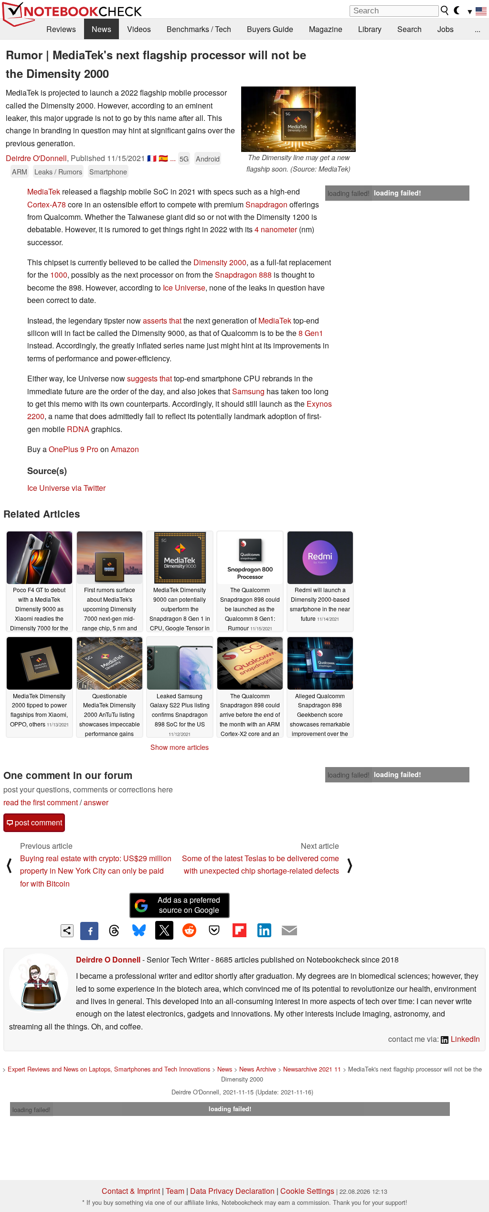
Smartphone (108, 171)
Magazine (325, 28)
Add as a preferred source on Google (189, 904)
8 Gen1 (310, 332)
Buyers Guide (270, 28)
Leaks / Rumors (58, 171)
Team (175, 1190)
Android (208, 158)
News (101, 28)
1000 (58, 274)
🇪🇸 (163, 157)
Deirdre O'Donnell (36, 157)
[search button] (445, 10)
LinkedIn (464, 1038)
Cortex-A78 (46, 204)
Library (370, 28)
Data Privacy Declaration (232, 1190)
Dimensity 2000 (219, 262)
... (477, 28)
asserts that (162, 320)
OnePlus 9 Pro (73, 449)
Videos (139, 28)
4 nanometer (276, 229)
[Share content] (67, 930)
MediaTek (43, 191)
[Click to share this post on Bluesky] (139, 931)
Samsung (248, 391)
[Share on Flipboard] (239, 930)
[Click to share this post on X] (164, 930)
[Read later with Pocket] (214, 930)
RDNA (78, 428)
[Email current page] (289, 931)
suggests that (149, 378)
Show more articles (179, 747)
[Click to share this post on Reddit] (189, 930)
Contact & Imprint (131, 1190)
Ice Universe (184, 287)
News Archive (257, 1068)
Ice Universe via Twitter (66, 487)
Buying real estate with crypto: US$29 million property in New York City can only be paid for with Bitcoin (95, 871)
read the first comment (40, 802)
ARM (19, 171)
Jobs (445, 28)
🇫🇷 (152, 157)
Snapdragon (266, 204)
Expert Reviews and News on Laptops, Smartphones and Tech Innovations (109, 1068)
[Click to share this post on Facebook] (89, 931)
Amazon (125, 449)
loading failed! (349, 193)
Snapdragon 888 (243, 274)
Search (409, 28)
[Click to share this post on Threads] (114, 931)
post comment (37, 822)
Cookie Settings (307, 1190)
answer (96, 802)
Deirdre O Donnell (108, 959)
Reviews (61, 28)
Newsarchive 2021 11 (312, 1068)
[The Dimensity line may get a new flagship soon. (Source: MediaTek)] (298, 119)
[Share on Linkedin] (264, 930)
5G (184, 158)
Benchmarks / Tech (199, 28)
